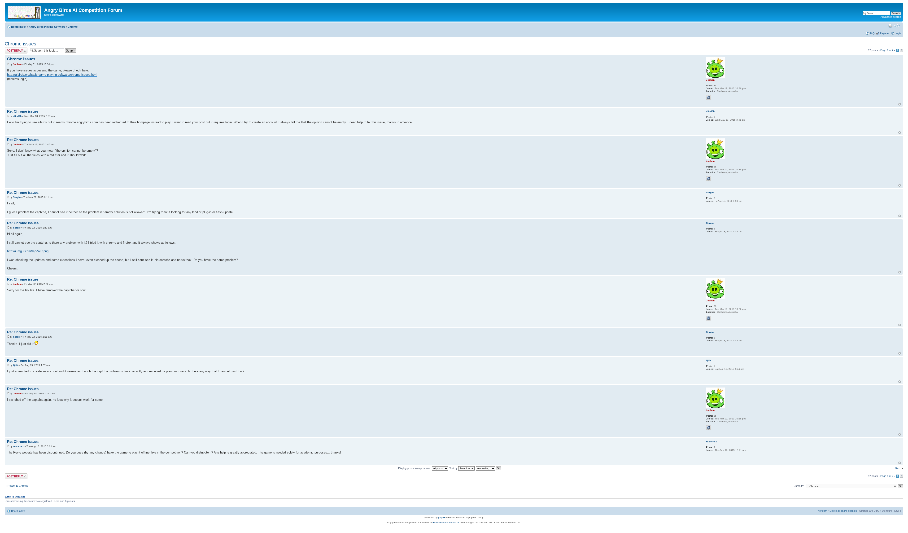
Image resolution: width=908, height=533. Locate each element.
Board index (18, 26)
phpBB (442, 517)
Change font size (897, 26)
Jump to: (799, 486)
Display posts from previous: (415, 468)
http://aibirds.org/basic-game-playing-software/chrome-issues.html (52, 74)
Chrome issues (20, 43)
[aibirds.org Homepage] (25, 11)
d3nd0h (17, 116)
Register (885, 33)
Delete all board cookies (843, 510)
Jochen (17, 64)
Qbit (15, 365)
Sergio (17, 197)
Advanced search (891, 16)
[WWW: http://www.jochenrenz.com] (708, 97)
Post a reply (11, 49)
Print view (890, 26)
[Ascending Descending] (489, 468)
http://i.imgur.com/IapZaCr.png (27, 251)
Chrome (73, 26)
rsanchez (18, 446)
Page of (886, 50)
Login (898, 33)
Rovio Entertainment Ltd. (446, 522)
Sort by (453, 468)
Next (897, 468)
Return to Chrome (18, 485)
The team (821, 510)
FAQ (872, 33)
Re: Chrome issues (23, 111)
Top (899, 104)
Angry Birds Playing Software (47, 26)
